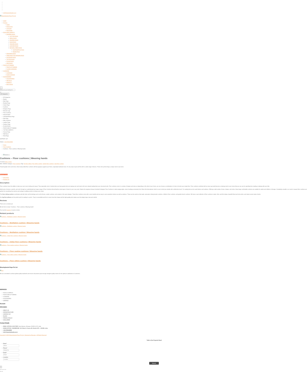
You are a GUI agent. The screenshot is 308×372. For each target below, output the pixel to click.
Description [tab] (6, 177)
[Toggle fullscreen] (2, 369)
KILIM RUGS (13, 42)
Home (4, 145)
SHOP (4, 21)
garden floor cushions (48, 163)
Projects (5, 22)
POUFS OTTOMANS (8, 65)
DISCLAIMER (6, 319)
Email (5, 352)
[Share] (3, 369)
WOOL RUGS (13, 38)
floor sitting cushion (37, 163)
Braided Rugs (16, 51)
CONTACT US (6, 314)
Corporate (9, 28)
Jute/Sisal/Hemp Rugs (18, 49)
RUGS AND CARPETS (9, 32)
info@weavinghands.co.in (9, 12)
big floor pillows (28, 163)
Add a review (8, 161)
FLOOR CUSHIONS (11, 69)
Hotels (8, 24)
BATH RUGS (9, 84)
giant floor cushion (59, 163)
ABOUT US (6, 310)
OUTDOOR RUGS (11, 57)
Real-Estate (9, 30)
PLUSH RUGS (10, 61)
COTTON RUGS (14, 36)
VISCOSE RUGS (14, 44)
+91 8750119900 (8, 142)
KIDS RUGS (9, 63)
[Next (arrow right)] (2, 371)
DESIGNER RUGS (11, 53)
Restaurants (9, 26)
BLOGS (5, 316)
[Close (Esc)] (5, 369)
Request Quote (4, 174)
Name (5, 343)
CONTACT (6, 300)
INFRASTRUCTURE (8, 312)
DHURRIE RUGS (10, 34)
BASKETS (8, 82)
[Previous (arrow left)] (0, 371)
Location (5, 357)
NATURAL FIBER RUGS (16, 47)
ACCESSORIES (7, 76)
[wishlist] (0, 172)
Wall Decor (9, 80)
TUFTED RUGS (10, 59)
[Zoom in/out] (0, 369)
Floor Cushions (7, 146)
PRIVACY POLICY (7, 317)
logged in (9, 210)
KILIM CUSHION (10, 74)
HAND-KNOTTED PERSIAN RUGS (15, 55)
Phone (5, 348)
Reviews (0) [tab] (6, 179)
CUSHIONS (6, 71)
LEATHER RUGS (14, 46)
